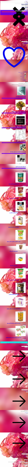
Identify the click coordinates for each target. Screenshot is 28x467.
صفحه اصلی (23, 10)
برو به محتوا (26, 0)
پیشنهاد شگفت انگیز (22, 11)
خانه (27, 15)
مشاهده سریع (24, 99)
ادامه (26, 413)
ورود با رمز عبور (26, 367)
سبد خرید (26, 1)
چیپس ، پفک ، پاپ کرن (20, 15)
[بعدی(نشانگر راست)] (26, 466)
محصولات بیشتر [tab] (24, 80)
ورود (27, 3)
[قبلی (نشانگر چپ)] (27, 466)
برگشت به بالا (26, 340)
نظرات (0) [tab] (25, 79)
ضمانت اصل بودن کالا (22, 76)
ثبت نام (26, 3)
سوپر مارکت (25, 15)
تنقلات (23, 15)
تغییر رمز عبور (26, 462)
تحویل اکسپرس (23, 77)
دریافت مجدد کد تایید (26, 369)
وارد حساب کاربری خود (21, 85)
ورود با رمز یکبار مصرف (26, 390)
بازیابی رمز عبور (26, 391)
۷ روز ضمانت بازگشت (22, 73)
